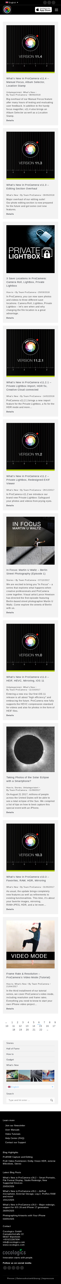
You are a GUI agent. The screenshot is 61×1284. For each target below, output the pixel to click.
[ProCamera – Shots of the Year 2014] (36, 1076)
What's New (29, 92)
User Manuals (12, 1130)
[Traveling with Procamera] (24, 1076)
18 (13, 1030)
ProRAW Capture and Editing (18, 1157)
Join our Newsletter (15, 1125)
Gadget (10, 1059)
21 (34, 1030)
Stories (9, 580)
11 (13, 1026)
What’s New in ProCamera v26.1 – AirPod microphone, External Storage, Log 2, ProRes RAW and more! (29, 1194)
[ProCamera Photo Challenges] (12, 1076)
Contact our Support (15, 1142)
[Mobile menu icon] (56, 10)
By (16, 95)
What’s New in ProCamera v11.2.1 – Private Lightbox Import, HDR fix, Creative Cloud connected (28, 386)
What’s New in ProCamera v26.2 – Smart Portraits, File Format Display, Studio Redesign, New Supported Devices (29, 1180)
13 (27, 1026)
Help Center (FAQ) (15, 1138)
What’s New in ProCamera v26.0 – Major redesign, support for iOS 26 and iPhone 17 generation (29, 1206)
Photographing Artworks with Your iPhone (24, 1215)
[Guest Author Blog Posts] (49, 1076)
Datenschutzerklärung (28, 1278)
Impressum (48, 1278)
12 (20, 1026)
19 (20, 1030)
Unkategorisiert (14, 92)
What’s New (12, 1065)
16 (47, 1026)
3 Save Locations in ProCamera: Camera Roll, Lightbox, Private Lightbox (26, 282)
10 (7, 1026)
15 (40, 1026)
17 (54, 1026)
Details (10, 120)
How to (9, 292)
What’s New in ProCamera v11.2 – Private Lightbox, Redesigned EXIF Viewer (28, 480)
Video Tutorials (13, 1134)
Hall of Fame (13, 1048)
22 (40, 1030)
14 (33, 1026)
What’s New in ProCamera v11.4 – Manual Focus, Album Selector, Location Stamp (27, 82)
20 (27, 1030)
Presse (10, 1278)
